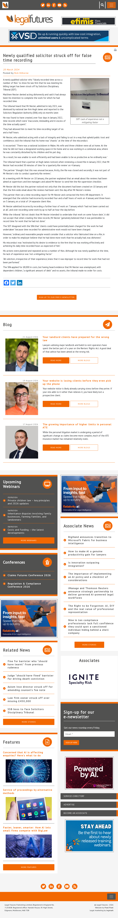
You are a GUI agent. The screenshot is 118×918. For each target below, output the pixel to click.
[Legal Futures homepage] (30, 20)
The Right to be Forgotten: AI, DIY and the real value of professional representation (91, 609)
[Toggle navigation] (111, 5)
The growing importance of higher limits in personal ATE (77, 426)
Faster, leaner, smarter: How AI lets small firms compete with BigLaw (27, 829)
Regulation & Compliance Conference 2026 (24, 585)
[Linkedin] (20, 283)
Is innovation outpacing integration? (83, 564)
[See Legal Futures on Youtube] (59, 5)
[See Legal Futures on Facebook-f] (54, 5)
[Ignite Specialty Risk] (66, 679)
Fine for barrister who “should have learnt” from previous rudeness (27, 664)
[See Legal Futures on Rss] (65, 5)
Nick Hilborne (21, 73)
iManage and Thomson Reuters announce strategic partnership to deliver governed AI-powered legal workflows (91, 593)
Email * (69, 734)
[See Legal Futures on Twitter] (43, 5)
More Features (28, 867)
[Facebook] (6, 283)
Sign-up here (71, 742)
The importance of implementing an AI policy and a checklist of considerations (90, 577)
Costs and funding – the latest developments (26, 531)
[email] (89, 734)
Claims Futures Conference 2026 (29, 575)
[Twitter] (13, 283)
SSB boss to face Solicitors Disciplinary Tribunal (26, 711)
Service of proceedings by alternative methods (27, 791)
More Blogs (84, 360)
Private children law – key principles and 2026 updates (29, 502)
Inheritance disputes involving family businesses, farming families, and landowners (29, 516)
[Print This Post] (115, 49)
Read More (56, 360)
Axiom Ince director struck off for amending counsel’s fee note (30, 688)
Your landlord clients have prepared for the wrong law (76, 338)
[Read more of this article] (28, 771)
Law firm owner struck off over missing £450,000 (29, 699)
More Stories (29, 722)
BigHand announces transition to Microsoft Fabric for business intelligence (90, 540)
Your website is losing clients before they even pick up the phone (77, 382)
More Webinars (29, 540)
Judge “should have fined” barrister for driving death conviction (31, 677)
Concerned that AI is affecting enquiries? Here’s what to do (23, 754)
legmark (109, 910)
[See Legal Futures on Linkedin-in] (48, 5)
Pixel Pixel (109, 907)
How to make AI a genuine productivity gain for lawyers (87, 553)
